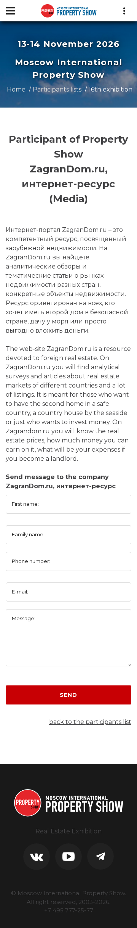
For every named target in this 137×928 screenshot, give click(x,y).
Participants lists (57, 89)
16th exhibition (110, 89)
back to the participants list (90, 721)
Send (68, 695)
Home (16, 89)
